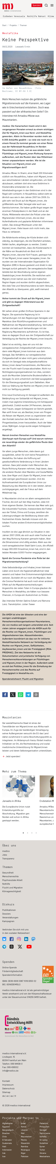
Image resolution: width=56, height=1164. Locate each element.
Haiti (4, 1146)
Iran (4, 1156)
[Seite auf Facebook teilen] (5, 694)
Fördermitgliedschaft (12, 971)
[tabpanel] (18, 801)
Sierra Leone (45, 1133)
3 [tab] (31, 833)
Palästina (44, 1123)
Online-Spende (9, 967)
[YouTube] (29, 947)
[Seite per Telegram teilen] (28, 694)
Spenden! (37, 5)
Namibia (24, 1146)
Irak (3, 1153)
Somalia (43, 1137)
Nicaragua (25, 1150)
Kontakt (6, 1081)
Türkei (42, 1150)
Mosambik (25, 1143)
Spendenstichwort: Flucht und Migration (23, 679)
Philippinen (44, 1127)
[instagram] (19, 939)
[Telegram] (4, 947)
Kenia (23, 1127)
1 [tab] (23, 833)
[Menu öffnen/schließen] (49, 5)
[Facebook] (11, 939)
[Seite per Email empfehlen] (36, 694)
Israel (23, 1123)
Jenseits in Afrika (11, 801)
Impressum (8, 1085)
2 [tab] (27, 833)
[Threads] (11, 947)
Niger (23, 1153)
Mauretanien (11, 717)
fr (15, 1096)
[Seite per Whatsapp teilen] (20, 694)
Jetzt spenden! (13, 756)
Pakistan (24, 1156)
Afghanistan (7, 1123)
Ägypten (6, 1127)
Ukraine (43, 1153)
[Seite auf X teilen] (13, 694)
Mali (22, 1133)
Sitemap (6, 1092)
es (12, 1096)
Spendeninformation (12, 975)
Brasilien (6, 1133)
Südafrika (44, 1143)
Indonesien (7, 1150)
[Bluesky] (4, 939)
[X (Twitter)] (20, 947)
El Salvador (7, 1140)
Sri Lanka (43, 1140)
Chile (4, 1137)
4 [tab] (36, 833)
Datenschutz (8, 1088)
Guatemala (7, 1143)
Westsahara (45, 1156)
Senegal (43, 1130)
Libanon (24, 1130)
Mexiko (24, 1140)
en (7, 1096)
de (3, 1096)
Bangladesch (8, 1130)
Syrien (42, 1146)
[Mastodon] (33, 939)
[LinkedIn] (26, 939)
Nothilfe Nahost (36, 16)
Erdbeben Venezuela (14, 16)
